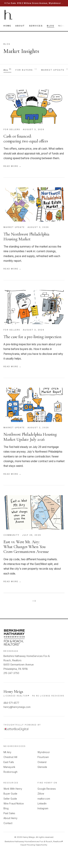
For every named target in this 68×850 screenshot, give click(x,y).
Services (36, 26)
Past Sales (9, 813)
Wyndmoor (43, 752)
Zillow (40, 793)
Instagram (42, 808)
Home (7, 26)
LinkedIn (42, 803)
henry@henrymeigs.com (17, 707)
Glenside (42, 767)
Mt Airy (7, 752)
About (20, 26)
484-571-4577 (11, 702)
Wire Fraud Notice (13, 803)
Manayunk (9, 767)
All (7, 69)
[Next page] (34, 601)
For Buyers (26, 69)
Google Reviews (46, 788)
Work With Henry (12, 788)
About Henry (10, 818)
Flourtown (43, 757)
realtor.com (43, 798)
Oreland (41, 762)
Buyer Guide (10, 793)
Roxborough (10, 772)
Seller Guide (10, 798)
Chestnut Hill (10, 757)
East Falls (8, 762)
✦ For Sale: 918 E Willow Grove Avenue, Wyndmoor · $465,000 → (34, 3)
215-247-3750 (11, 673)
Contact (7, 823)
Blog (50, 26)
